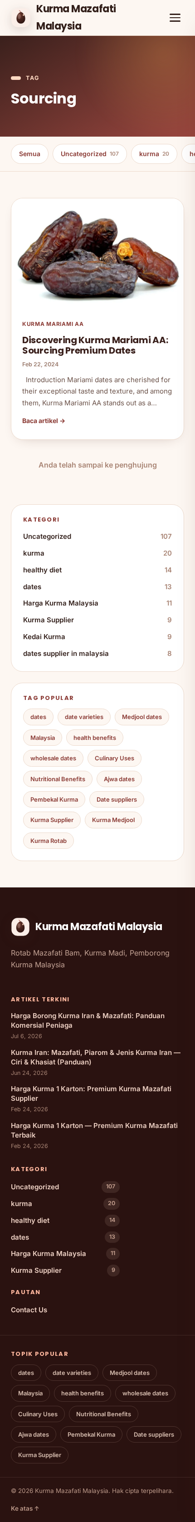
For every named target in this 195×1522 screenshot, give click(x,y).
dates (97, 586)
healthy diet (97, 570)
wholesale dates (53, 758)
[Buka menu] (175, 17)
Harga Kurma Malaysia (97, 603)
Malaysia (42, 737)
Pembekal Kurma (54, 799)
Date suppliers (117, 799)
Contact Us (29, 1309)
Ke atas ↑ (25, 1508)
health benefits (94, 737)
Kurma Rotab (48, 840)
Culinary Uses (114, 758)
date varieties (84, 716)
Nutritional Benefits (57, 779)
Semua (29, 154)
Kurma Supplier (97, 620)
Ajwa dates (119, 779)
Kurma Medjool (113, 819)
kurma (154, 154)
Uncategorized (90, 154)
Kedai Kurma (97, 636)
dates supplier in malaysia (97, 653)
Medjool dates (142, 716)
